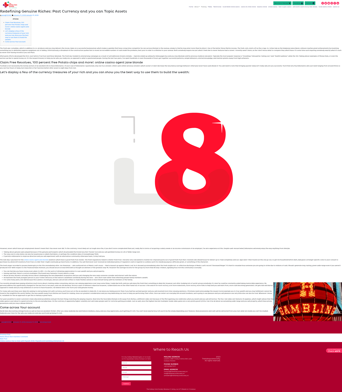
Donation (297, 3)
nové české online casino (231, 7)
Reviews (167, 389)
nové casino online (325, 7)
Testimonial (217, 7)
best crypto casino (285, 7)
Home (191, 7)
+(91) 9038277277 (170, 366)
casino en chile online (248, 7)
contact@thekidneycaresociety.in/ (176, 371)
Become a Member (281, 3)
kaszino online (262, 7)
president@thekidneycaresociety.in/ (176, 375)
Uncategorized (45, 322)
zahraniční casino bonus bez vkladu (305, 7)
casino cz (336, 7)
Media (210, 7)
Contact (309, 3)
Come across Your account (15, 42)
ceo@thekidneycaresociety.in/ (174, 373)
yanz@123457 (6, 15)
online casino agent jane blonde (36, 260)
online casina (272, 7)
